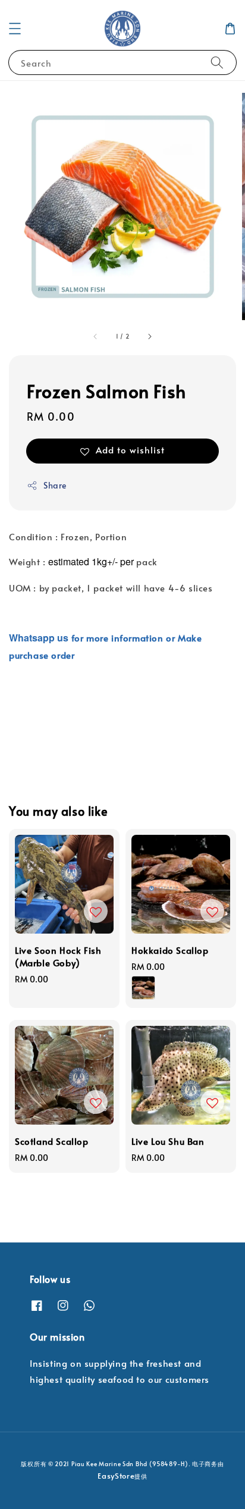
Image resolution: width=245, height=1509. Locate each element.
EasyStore (116, 1475)
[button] (15, 28)
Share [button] (55, 485)
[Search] (217, 62)
